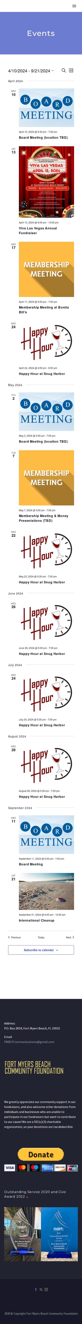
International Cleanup (37, 920)
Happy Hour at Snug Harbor (42, 373)
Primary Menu (74, 6)
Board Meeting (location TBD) (43, 137)
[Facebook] (35, 1289)
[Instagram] (46, 1289)
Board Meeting (31, 864)
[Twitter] (41, 1289)
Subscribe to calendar (39, 950)
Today (41, 937)
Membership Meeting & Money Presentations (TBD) (44, 518)
